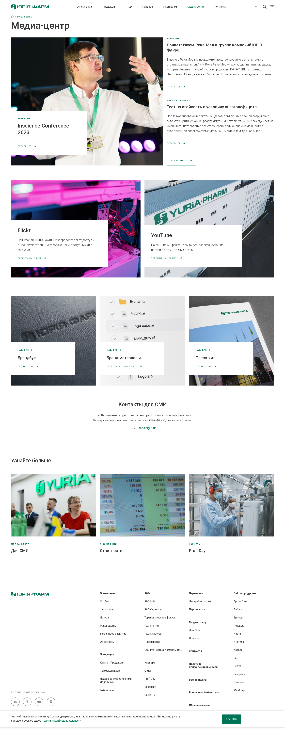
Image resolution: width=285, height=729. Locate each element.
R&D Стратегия (153, 609)
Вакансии (150, 686)
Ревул (237, 666)
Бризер (238, 617)
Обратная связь (199, 705)
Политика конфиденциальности (61, 720)
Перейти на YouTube (164, 258)
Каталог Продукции (112, 662)
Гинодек (239, 625)
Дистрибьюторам (200, 601)
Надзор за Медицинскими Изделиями (116, 680)
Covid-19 (149, 695)
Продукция (109, 6)
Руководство (108, 625)
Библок (238, 609)
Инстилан (239, 641)
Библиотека (107, 690)
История (105, 617)
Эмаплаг (239, 682)
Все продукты (198, 679)
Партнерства (152, 641)
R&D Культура (152, 633)
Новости (194, 638)
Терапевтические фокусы (160, 617)
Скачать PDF (25, 366)
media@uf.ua (147, 428)
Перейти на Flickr (30, 258)
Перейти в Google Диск (122, 366)
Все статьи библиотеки (204, 692)
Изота (237, 633)
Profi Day (149, 678)
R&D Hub (149, 601)
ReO (236, 658)
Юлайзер (239, 690)
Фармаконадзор (110, 670)
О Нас (147, 670)
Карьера (147, 6)
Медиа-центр (195, 6)
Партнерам (170, 6)
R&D (129, 6)
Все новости (179, 161)
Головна (12, 16)
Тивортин (239, 674)
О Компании (84, 6)
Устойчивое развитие (113, 633)
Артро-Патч (240, 601)
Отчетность (107, 641)
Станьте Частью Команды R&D (163, 649)
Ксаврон (239, 649)
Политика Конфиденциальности (203, 665)
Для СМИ (195, 630)
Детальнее (25, 146)
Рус (256, 7)
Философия (107, 609)
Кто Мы (104, 601)
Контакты (220, 6)
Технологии (151, 625)
